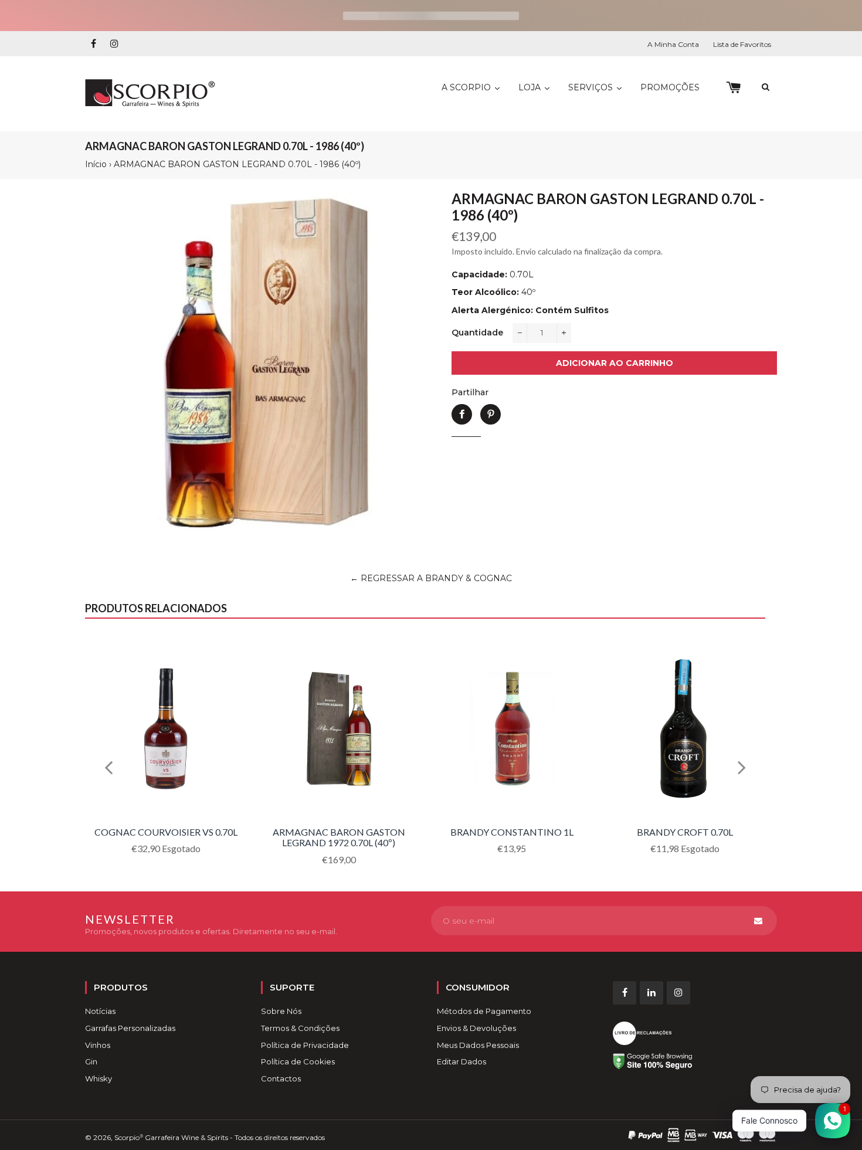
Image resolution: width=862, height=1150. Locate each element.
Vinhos (97, 1045)
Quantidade (477, 332)
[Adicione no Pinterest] (490, 414)
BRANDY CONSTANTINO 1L (511, 831)
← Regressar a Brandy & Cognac (431, 578)
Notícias (100, 1011)
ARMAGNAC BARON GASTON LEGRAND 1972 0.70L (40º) (339, 837)
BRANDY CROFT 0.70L (685, 831)
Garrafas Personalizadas (130, 1028)
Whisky (98, 1078)
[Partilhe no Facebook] (462, 414)
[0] (733, 88)
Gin (91, 1061)
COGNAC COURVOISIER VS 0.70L (165, 831)
